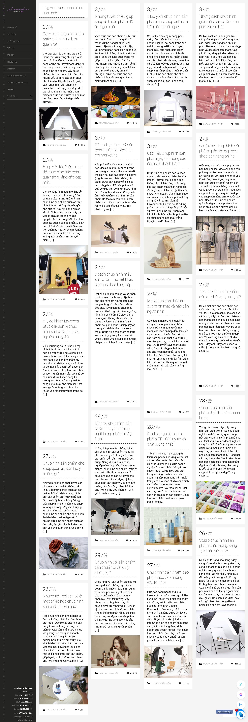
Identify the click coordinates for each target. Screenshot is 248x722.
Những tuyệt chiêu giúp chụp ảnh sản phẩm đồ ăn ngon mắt (114, 21)
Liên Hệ (10, 89)
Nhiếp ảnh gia (13, 41)
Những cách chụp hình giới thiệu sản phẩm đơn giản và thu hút (219, 21)
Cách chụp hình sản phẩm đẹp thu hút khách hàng (219, 412)
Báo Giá (10, 55)
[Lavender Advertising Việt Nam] (19, 10)
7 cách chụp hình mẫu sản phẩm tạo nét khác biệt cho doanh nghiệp (114, 279)
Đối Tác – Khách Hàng (17, 83)
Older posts (232, 713)
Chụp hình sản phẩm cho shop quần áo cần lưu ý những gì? (63, 468)
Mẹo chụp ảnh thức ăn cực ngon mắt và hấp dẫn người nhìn (168, 306)
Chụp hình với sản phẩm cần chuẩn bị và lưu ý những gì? (115, 567)
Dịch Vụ (10, 48)
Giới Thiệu (11, 34)
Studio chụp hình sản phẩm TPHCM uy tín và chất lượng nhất (166, 439)
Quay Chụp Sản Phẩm (56, 145)
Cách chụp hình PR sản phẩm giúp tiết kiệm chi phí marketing (114, 150)
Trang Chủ (12, 27)
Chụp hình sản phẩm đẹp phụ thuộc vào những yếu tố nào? (168, 577)
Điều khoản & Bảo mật (17, 76)
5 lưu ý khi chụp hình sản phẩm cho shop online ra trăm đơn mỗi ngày (167, 21)
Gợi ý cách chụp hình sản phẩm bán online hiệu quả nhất (63, 39)
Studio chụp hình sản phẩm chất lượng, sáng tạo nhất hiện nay (218, 545)
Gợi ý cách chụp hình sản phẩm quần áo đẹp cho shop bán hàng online (219, 151)
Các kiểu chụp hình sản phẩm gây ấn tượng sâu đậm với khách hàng (166, 158)
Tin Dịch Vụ (12, 62)
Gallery (11, 69)
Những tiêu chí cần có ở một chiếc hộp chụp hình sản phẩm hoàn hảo (63, 601)
